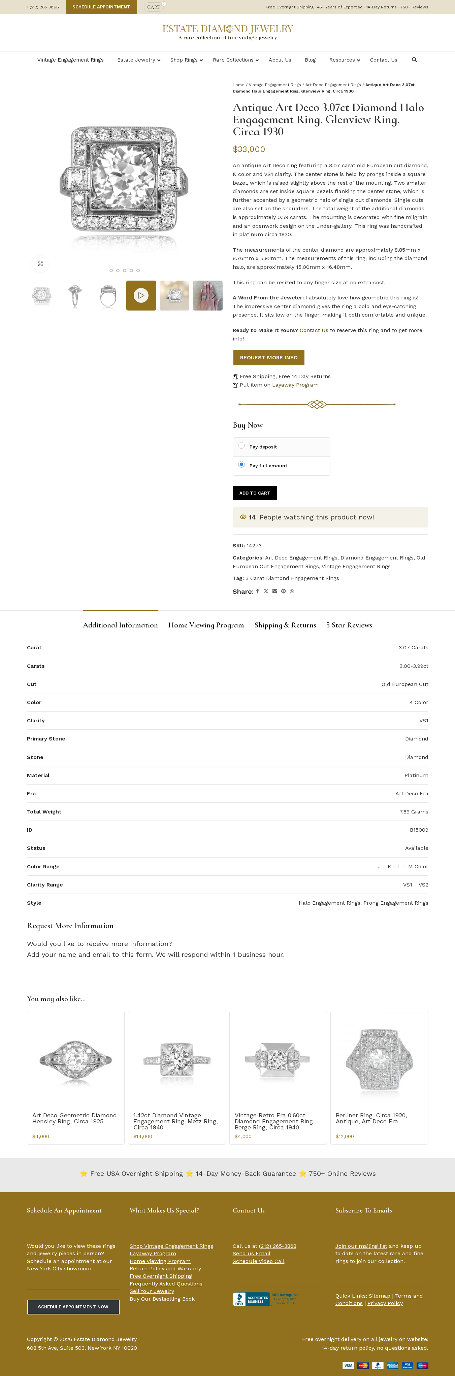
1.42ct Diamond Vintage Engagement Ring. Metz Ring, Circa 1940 (175, 1121)
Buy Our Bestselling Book (162, 1299)
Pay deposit (263, 446)
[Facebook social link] (258, 591)
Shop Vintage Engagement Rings (171, 1246)
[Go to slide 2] (111, 270)
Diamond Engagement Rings (377, 557)
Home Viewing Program (160, 1261)
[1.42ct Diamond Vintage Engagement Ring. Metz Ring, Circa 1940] (177, 1060)
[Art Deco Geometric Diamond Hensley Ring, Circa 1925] (76, 1060)
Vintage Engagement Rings (275, 84)
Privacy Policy (385, 1303)
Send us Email (251, 1253)
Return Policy (147, 1268)
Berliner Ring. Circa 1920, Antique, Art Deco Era (371, 1118)
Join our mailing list (361, 1246)
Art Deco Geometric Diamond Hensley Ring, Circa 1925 (74, 1118)
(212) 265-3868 (277, 1246)
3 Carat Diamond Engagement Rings (292, 578)
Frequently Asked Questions (166, 1283)
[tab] (120, 622)
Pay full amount (268, 465)
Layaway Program (295, 385)
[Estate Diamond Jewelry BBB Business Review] (266, 1299)
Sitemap (379, 1296)
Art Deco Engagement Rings (333, 84)
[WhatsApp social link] (292, 591)
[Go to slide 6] (138, 270)
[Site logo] (227, 32)
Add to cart (254, 493)
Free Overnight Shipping (161, 1276)
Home (239, 84)
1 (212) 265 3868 (43, 7)
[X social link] (266, 591)
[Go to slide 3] (118, 270)
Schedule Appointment (101, 6)
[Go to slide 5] (131, 270)
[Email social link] (274, 591)
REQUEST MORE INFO (269, 357)
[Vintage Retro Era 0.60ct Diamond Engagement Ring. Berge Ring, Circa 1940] (278, 1060)
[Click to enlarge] (40, 263)
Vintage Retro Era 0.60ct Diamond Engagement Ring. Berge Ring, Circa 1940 (274, 1121)
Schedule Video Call (259, 1261)
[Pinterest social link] (283, 591)
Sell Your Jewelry (152, 1291)
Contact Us (314, 330)
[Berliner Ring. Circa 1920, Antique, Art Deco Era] (379, 1060)
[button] (35, 295)
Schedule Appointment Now (73, 1306)
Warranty (189, 1268)
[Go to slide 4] (124, 270)
